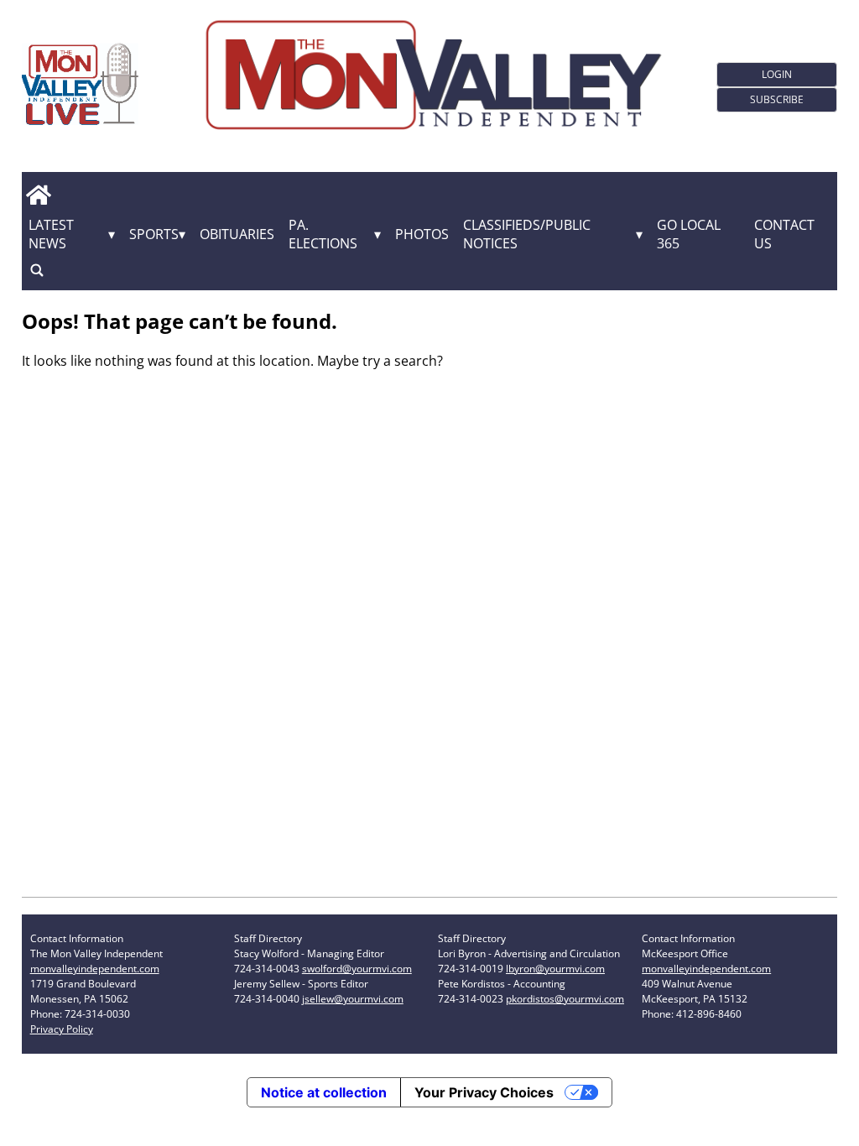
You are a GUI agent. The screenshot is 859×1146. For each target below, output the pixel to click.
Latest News (51, 234)
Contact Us (784, 234)
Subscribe (777, 99)
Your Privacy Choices (484, 1092)
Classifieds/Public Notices (527, 234)
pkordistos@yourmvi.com (565, 999)
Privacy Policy (61, 1029)
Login (777, 74)
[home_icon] (39, 195)
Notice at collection (324, 1092)
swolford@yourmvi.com (357, 968)
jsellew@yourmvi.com (352, 999)
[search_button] (37, 271)
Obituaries (237, 234)
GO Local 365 (689, 234)
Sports (154, 234)
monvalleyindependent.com (94, 968)
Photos (422, 234)
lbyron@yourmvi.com (555, 968)
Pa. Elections (323, 234)
